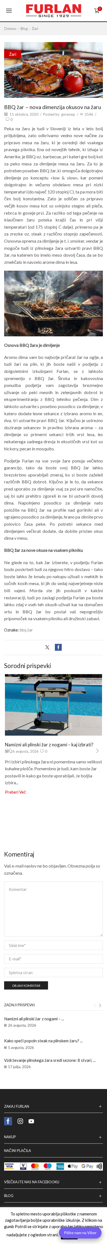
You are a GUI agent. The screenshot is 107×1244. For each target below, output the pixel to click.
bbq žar (26, 629)
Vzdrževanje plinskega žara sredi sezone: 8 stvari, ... (49, 1060)
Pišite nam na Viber (80, 1232)
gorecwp (68, 114)
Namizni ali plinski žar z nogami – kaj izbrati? (49, 744)
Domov (10, 28)
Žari (35, 28)
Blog (24, 28)
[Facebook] (57, 647)
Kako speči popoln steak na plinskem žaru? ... (43, 1040)
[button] (9, 751)
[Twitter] (48, 647)
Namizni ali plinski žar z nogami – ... (34, 1018)
